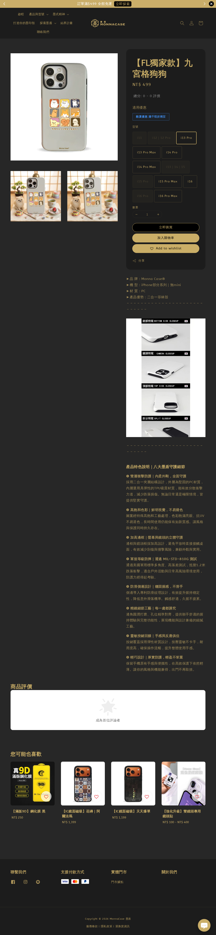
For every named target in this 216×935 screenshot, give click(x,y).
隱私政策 (106, 926)
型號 (135, 126)
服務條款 (92, 926)
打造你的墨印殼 (24, 23)
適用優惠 (139, 108)
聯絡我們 (43, 32)
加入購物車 (165, 238)
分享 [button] (141, 260)
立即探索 (123, 4)
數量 (135, 207)
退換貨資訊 (122, 926)
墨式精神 (59, 14)
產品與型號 (37, 14)
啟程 (21, 14)
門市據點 (117, 882)
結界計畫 (67, 23)
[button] (182, 23)
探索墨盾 (46, 23)
